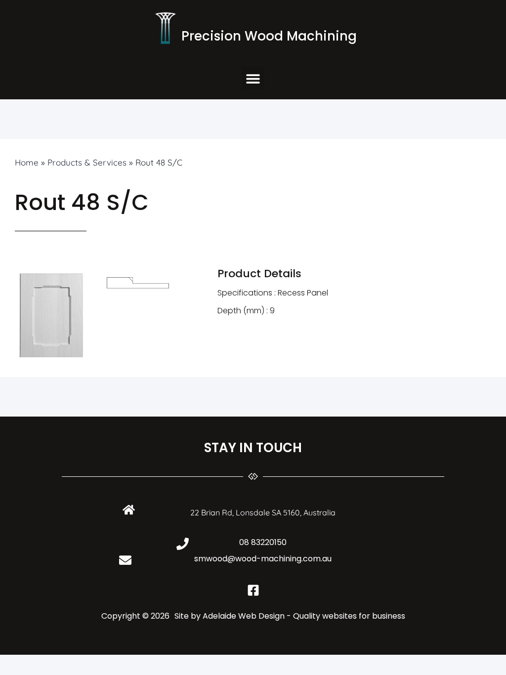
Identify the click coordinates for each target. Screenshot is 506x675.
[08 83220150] (182, 544)
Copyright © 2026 (135, 616)
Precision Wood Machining (269, 36)
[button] (253, 78)
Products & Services (86, 162)
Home (27, 162)
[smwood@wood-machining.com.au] (125, 560)
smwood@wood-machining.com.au (263, 558)
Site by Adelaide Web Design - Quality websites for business (289, 616)
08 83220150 (263, 542)
